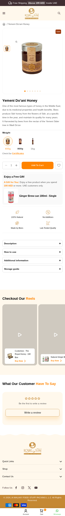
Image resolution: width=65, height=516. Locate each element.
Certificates (18, 153)
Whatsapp (57, 514)
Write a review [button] (32, 412)
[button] (3, 13)
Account (26, 514)
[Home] (4, 24)
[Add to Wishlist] (59, 165)
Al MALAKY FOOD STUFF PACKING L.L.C (31, 498)
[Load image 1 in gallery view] (7, 49)
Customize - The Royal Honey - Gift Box (22, 354)
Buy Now (19, 361)
